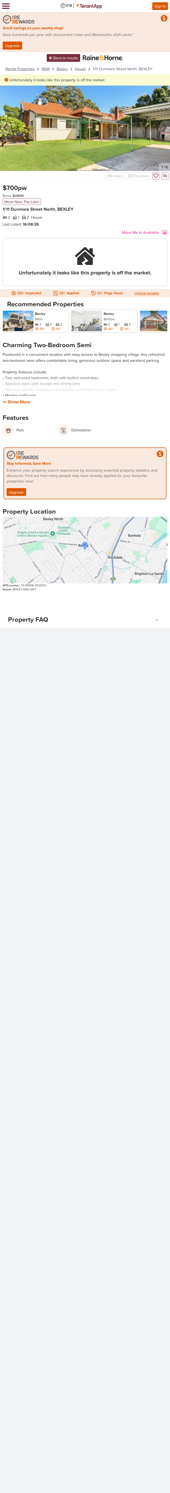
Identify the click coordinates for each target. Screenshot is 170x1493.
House (80, 69)
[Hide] (165, 175)
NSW (46, 69)
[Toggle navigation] (6, 6)
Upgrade (12, 45)
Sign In (160, 6)
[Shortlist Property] (155, 175)
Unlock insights (147, 293)
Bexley (62, 69)
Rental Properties (20, 69)
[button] (5, 127)
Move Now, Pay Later (21, 201)
